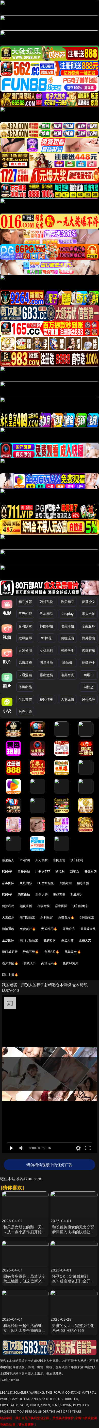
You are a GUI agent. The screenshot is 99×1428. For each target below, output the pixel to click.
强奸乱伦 (46, 601)
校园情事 (46, 699)
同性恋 (88, 687)
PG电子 (7, 871)
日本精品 (46, 613)
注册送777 (42, 871)
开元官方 (69, 929)
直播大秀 (85, 940)
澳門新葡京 (27, 917)
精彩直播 (83, 883)
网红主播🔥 (10, 974)
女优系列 (46, 650)
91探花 (46, 638)
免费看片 (50, 940)
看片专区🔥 (10, 963)
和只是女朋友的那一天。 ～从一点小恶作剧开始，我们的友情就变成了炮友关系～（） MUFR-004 (24, 1234)
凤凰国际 (26, 883)
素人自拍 (88, 613)
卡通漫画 (25, 675)
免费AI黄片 (70, 963)
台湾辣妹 (25, 626)
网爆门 (88, 675)
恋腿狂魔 (88, 650)
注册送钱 (24, 871)
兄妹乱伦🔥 (73, 952)
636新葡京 (87, 917)
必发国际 (61, 906)
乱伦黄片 (77, 894)
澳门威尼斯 (10, 952)
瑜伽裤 (67, 662)
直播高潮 (65, 883)
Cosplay (67, 613)
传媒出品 (25, 687)
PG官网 (25, 860)
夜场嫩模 (43, 906)
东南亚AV (89, 626)
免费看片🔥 (66, 917)
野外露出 (88, 638)
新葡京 (74, 871)
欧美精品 (67, 601)
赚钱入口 (30, 963)
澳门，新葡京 (29, 940)
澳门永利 (77, 860)
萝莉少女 (88, 601)
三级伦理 (25, 613)
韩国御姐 (46, 626)
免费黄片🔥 (28, 929)
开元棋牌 (41, 860)
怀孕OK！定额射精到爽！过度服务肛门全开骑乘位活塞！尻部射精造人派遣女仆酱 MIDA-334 (73, 1283)
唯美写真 (67, 675)
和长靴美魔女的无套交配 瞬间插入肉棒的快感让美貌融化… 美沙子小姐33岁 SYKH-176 (73, 1234)
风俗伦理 (88, 699)
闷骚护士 (88, 662)
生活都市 (25, 699)
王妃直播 (59, 894)
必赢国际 (8, 883)
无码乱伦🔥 (49, 929)
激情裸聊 (8, 929)
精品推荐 (25, 601)
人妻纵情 (67, 699)
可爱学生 (67, 650)
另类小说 (25, 711)
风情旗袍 (25, 662)
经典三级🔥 (31, 952)
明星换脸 (46, 662)
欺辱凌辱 (25, 638)
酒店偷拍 (24, 894)
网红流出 (67, 638)
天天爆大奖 (88, 929)
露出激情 (46, 675)
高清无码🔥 (49, 963)
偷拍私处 (8, 906)
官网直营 (59, 860)
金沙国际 (8, 940)
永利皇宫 (46, 917)
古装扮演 (25, 650)
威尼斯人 (8, 860)
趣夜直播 (26, 906)
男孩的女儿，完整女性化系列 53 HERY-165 (73, 1328)
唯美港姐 (67, 626)
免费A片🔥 (52, 952)
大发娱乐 (8, 917)
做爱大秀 (67, 940)
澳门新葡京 (80, 906)
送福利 (59, 871)
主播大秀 (41, 894)
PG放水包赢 (45, 883)
